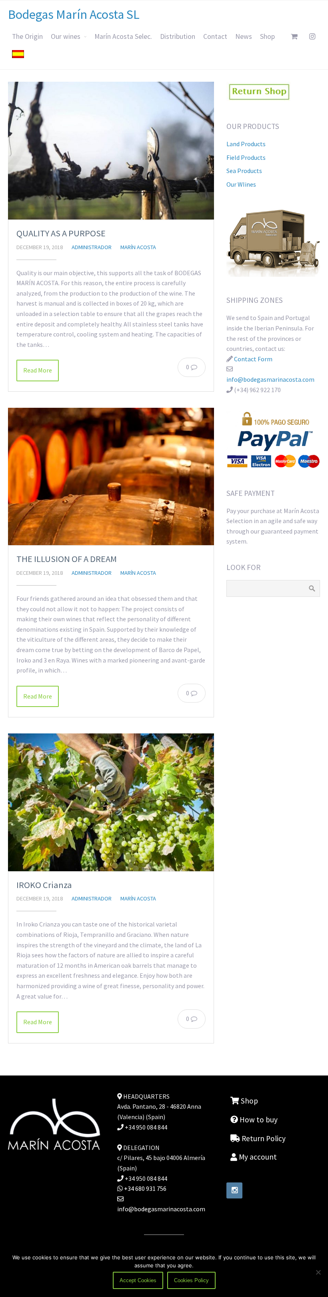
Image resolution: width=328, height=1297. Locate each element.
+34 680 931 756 (144, 1188)
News (243, 36)
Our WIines (241, 184)
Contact (215, 36)
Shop (267, 36)
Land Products (246, 144)
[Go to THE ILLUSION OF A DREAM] (111, 476)
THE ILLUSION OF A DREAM (66, 558)
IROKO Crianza (44, 884)
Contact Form (253, 359)
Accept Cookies (138, 1280)
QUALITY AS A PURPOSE (61, 233)
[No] (318, 1272)
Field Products (246, 157)
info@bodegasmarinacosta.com (270, 379)
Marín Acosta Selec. (123, 36)
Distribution (177, 36)
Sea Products (244, 171)
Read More (37, 370)
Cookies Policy (191, 1280)
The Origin (27, 36)
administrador (92, 247)
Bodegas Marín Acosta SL (74, 14)
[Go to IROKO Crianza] (111, 802)
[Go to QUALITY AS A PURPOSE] (111, 150)
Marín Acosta (138, 247)
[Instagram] (234, 1190)
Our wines (65, 36)
